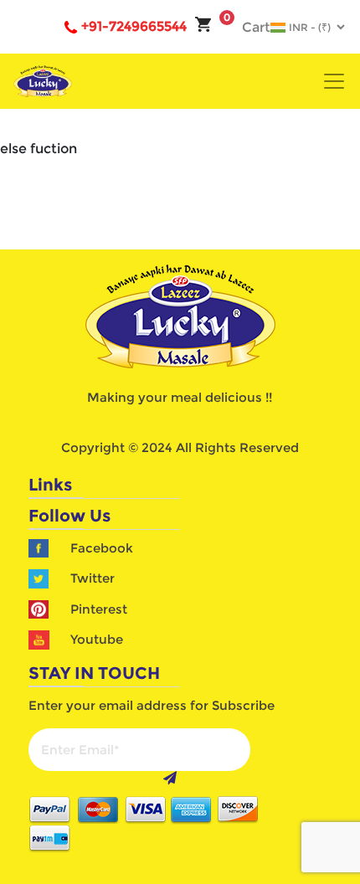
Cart (247, 27)
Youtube (96, 639)
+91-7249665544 (134, 26)
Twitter (92, 578)
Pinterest (98, 609)
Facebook (101, 548)
